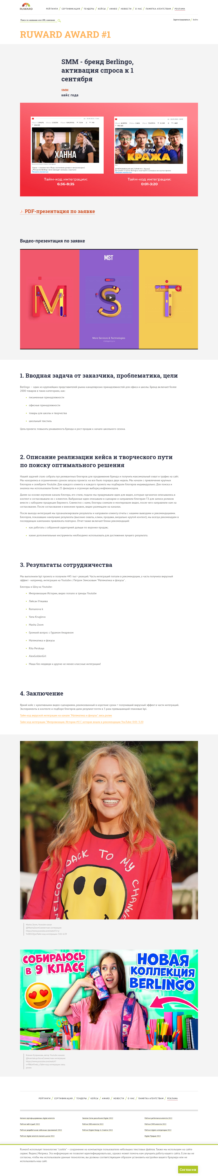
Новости (126, 8)
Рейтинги (52, 8)
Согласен (188, 1169)
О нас (138, 8)
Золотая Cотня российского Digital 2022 (97, 1118)
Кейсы (102, 8)
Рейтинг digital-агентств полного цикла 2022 (37, 1136)
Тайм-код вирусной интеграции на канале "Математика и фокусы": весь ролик (66, 715)
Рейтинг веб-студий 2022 (30, 1124)
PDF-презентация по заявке (59, 211)
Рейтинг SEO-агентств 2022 (93, 1124)
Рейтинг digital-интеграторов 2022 (158, 1130)
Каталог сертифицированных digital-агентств (37, 1118)
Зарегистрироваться (181, 19)
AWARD (113, 8)
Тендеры (89, 8)
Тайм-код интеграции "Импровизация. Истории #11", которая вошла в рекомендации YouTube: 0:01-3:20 (81, 722)
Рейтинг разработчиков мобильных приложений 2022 (41, 1130)
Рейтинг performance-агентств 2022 (158, 1118)
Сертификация (71, 8)
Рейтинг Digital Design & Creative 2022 (97, 1130)
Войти (195, 19)
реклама (180, 8)
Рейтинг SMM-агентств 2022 (155, 1124)
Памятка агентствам (158, 8)
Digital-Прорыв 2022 (153, 1136)
